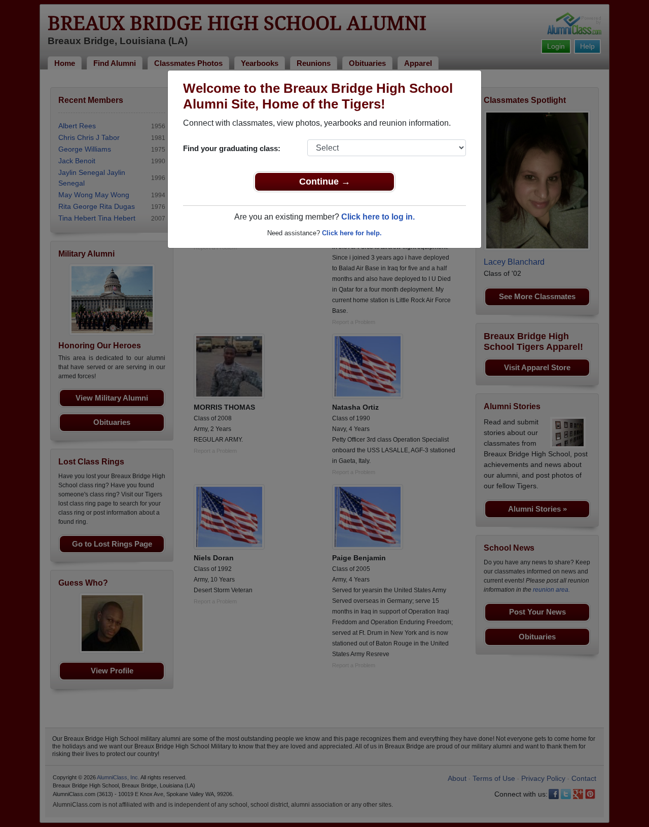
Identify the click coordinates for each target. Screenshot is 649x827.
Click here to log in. (378, 216)
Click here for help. (352, 233)
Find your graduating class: (231, 148)
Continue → (324, 181)
